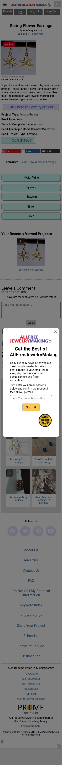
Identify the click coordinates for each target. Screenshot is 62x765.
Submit (31, 407)
